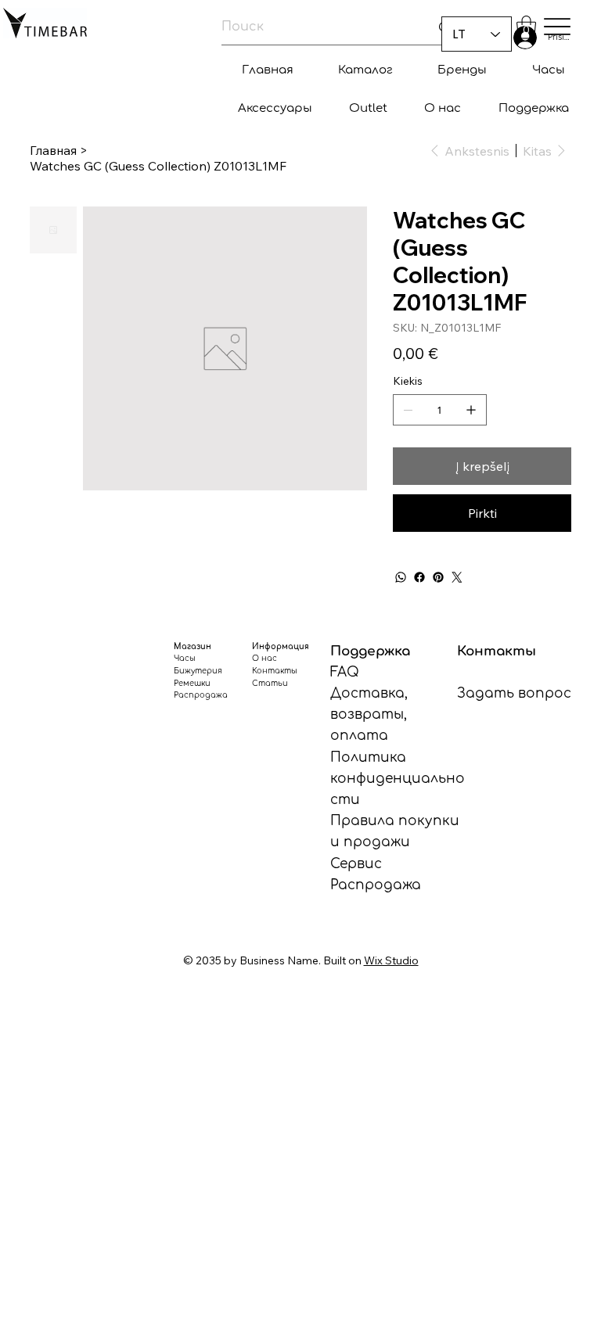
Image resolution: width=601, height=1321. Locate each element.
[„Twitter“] (457, 577)
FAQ (344, 672)
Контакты (274, 670)
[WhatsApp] (400, 577)
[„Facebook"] (419, 577)
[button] (526, 27)
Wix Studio (391, 960)
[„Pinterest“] (438, 577)
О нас (264, 658)
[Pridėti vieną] (471, 409)
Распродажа (375, 885)
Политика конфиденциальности (397, 778)
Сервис (356, 863)
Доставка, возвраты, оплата (369, 714)
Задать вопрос (514, 693)
